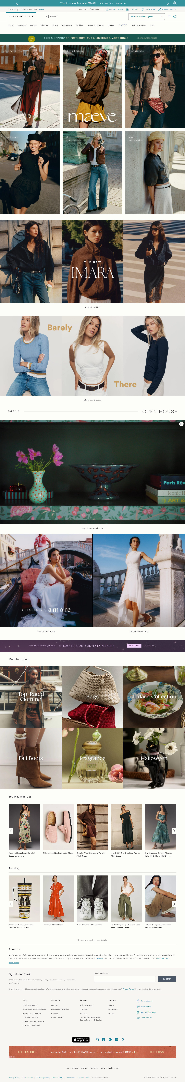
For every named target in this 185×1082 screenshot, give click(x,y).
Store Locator (146, 1001)
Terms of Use (28, 1078)
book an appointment (139, 631)
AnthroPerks (146, 1007)
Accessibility (58, 1078)
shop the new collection (92, 528)
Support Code (83, 1078)
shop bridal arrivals (46, 631)
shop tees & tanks (92, 400)
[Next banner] (168, 3)
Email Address (100, 974)
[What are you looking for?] (161, 17)
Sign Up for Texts (148, 1012)
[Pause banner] (175, 3)
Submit (167, 979)
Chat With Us (146, 1018)
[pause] (181, 424)
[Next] (173, 831)
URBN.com (70, 1078)
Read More (14, 962)
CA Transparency (43, 1078)
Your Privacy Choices (100, 1078)
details (41, 9)
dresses (99, 958)
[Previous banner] (17, 3)
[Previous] (11, 831)
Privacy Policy (128, 989)
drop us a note (106, 3)
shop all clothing (92, 307)
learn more (121, 3)
